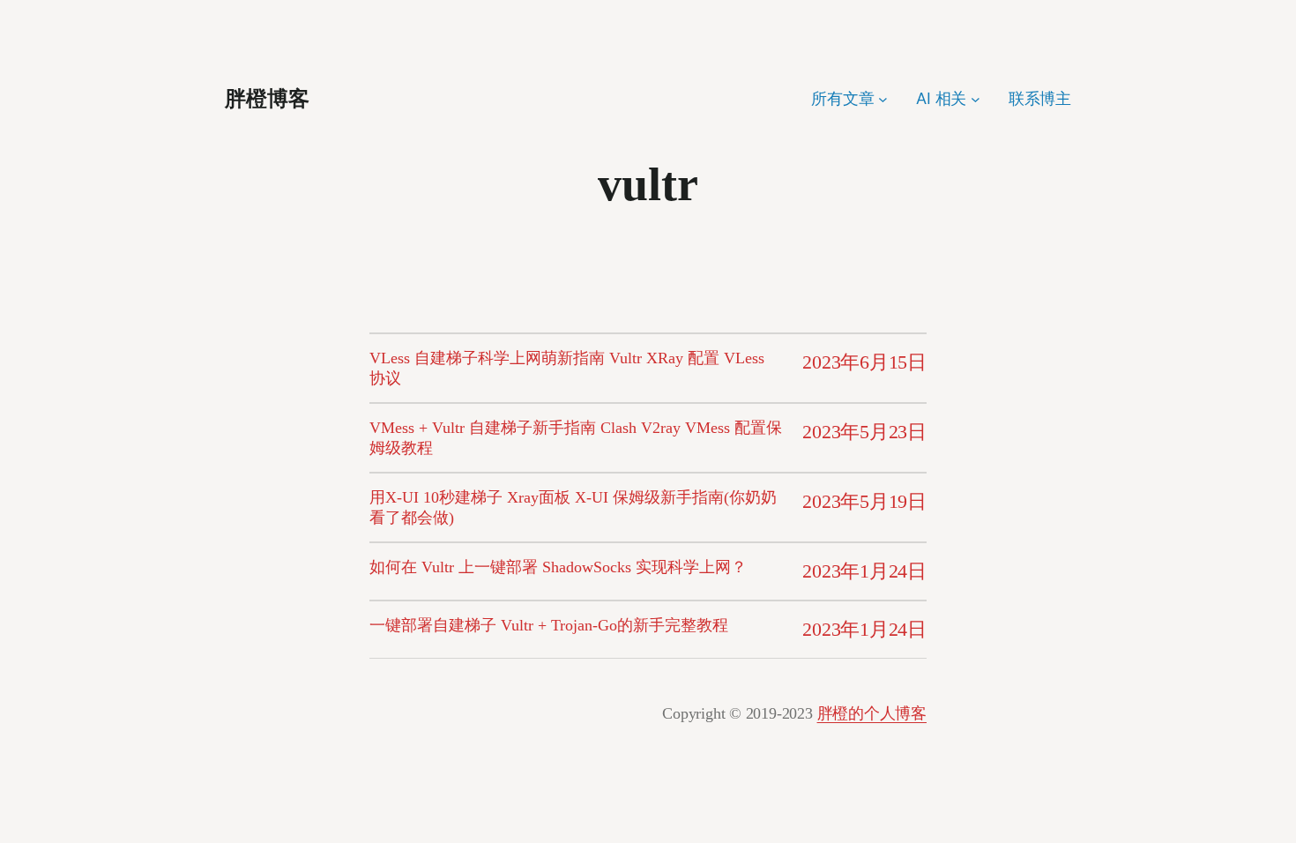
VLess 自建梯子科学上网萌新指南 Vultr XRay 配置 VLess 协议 (566, 368)
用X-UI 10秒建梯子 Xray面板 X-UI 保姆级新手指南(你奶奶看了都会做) (573, 507)
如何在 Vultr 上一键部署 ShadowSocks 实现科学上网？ (558, 567)
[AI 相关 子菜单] (975, 99)
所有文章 (842, 98)
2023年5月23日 (864, 432)
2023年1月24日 (864, 571)
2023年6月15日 (864, 362)
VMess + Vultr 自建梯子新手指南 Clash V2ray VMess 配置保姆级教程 (575, 438)
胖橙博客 (267, 98)
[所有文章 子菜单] (883, 99)
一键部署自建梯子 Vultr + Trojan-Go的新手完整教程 (548, 625)
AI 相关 (941, 98)
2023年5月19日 (864, 501)
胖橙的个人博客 (872, 713)
